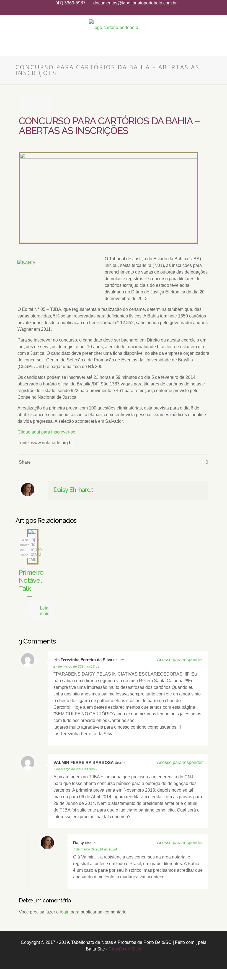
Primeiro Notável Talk (31, 580)
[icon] (120, 10)
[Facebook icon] (107, 10)
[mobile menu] (4, 48)
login (64, 912)
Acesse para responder (180, 659)
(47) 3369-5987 (70, 3)
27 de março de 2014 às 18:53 (76, 666)
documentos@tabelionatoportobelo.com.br (135, 3)
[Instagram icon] (114, 10)
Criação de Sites (125, 949)
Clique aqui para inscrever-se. (46, 432)
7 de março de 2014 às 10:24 (95, 849)
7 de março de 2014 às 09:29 (75, 769)
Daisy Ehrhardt (73, 489)
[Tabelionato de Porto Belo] (113, 27)
